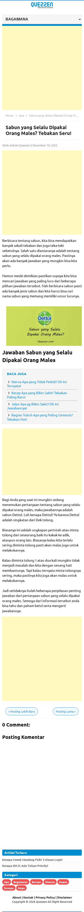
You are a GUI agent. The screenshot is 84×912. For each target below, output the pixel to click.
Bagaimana (20, 882)
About (16, 897)
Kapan (63, 882)
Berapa (36, 882)
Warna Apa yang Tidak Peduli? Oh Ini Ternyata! (37, 384)
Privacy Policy (45, 897)
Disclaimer (64, 897)
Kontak (28, 897)
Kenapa (9, 888)
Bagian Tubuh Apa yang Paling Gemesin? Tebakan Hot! (40, 417)
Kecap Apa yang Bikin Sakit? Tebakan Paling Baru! (37, 395)
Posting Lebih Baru (21, 711)
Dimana (50, 882)
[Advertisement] (42, 68)
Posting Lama (66, 711)
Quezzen (41, 901)
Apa (6, 882)
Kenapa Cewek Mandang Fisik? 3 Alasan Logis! (32, 859)
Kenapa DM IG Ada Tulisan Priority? (25, 866)
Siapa (21, 888)
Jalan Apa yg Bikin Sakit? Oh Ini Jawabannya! (33, 406)
